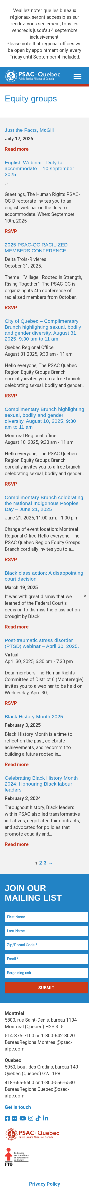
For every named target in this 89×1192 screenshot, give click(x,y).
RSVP (11, 231)
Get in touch (18, 1107)
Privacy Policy (44, 1184)
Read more (16, 149)
